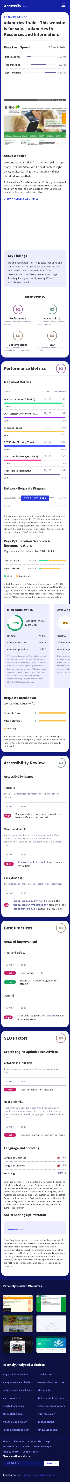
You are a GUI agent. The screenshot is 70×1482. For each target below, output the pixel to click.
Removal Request (44, 1446)
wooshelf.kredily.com (15, 1421)
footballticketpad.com (16, 1429)
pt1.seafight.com (13, 1413)
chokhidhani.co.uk (13, 1405)
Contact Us (34, 1441)
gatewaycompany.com (51, 1405)
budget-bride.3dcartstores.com (19, 1390)
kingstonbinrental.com (16, 1374)
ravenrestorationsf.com (52, 1382)
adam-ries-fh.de (15, 17)
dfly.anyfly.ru (45, 1390)
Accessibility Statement (16, 1446)
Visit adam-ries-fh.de (19, 199)
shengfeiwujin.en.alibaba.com (19, 1382)
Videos (6, 1441)
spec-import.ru (11, 1398)
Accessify (16, 6)
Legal (48, 1441)
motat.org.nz (46, 1421)
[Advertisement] (35, 89)
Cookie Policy (30, 1451)
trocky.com (45, 1374)
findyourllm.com (48, 1429)
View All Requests (35, 498)
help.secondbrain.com (51, 1398)
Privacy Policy (11, 1451)
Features (19, 1441)
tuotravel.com (46, 1413)
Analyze (51, 1463)
